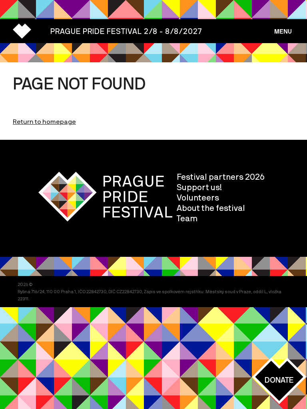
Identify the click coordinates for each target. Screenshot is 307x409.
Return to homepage (44, 121)
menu (283, 31)
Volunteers (198, 197)
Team (187, 218)
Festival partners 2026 (221, 176)
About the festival (211, 207)
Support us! (199, 187)
